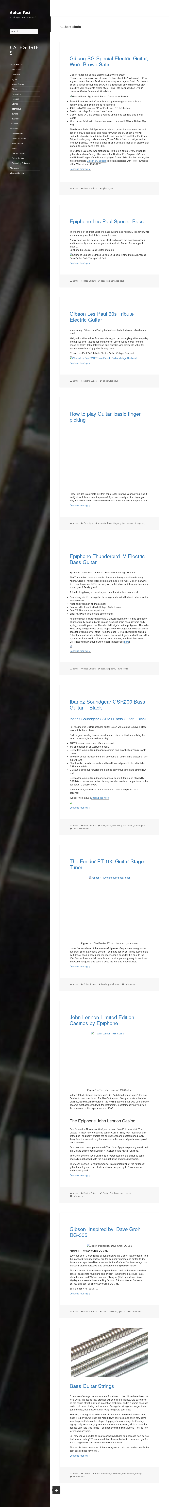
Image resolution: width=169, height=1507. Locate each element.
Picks (14, 89)
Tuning (15, 113)
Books (14, 148)
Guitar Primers (16, 64)
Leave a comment (81, 828)
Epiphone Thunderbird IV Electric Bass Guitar (107, 558)
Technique (16, 108)
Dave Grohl (112, 1311)
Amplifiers (16, 69)
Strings (15, 103)
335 (104, 1311)
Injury (14, 79)
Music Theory (18, 84)
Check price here (100, 797)
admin (76, 188)
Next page (56, 1490)
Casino (105, 1193)
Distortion (16, 74)
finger (116, 523)
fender (104, 984)
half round (116, 1473)
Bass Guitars (17, 143)
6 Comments (79, 1476)
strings (138, 1473)
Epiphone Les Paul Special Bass (107, 221)
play (144, 523)
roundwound (128, 1473)
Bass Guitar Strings (92, 1385)
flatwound (105, 1473)
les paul (120, 280)
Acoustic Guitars (19, 138)
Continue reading (80, 169)
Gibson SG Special (96, 160)
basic (109, 523)
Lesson (129, 523)
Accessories (17, 133)
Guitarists (14, 123)
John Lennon (126, 1193)
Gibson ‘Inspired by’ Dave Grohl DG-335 (106, 1231)
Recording (16, 93)
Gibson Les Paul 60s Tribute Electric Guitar (102, 316)
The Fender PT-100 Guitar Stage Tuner (107, 864)
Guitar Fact (20, 12)
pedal (111, 984)
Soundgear (139, 825)
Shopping (14, 168)
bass (103, 280)
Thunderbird (122, 668)
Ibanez (130, 825)
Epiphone (110, 280)
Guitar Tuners (18, 158)
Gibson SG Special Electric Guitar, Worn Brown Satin (109, 61)
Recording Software (21, 163)
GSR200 (116, 825)
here (126, 641)
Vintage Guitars (17, 173)
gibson (105, 188)
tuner (117, 984)
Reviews (14, 128)
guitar (122, 523)
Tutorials (15, 118)
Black (108, 825)
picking (137, 523)
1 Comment (130, 984)
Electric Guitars (18, 153)
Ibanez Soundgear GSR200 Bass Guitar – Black (107, 704)
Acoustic (102, 523)
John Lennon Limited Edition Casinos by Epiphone (102, 1020)
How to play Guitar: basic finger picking (105, 416)
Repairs (15, 98)
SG (111, 188)
